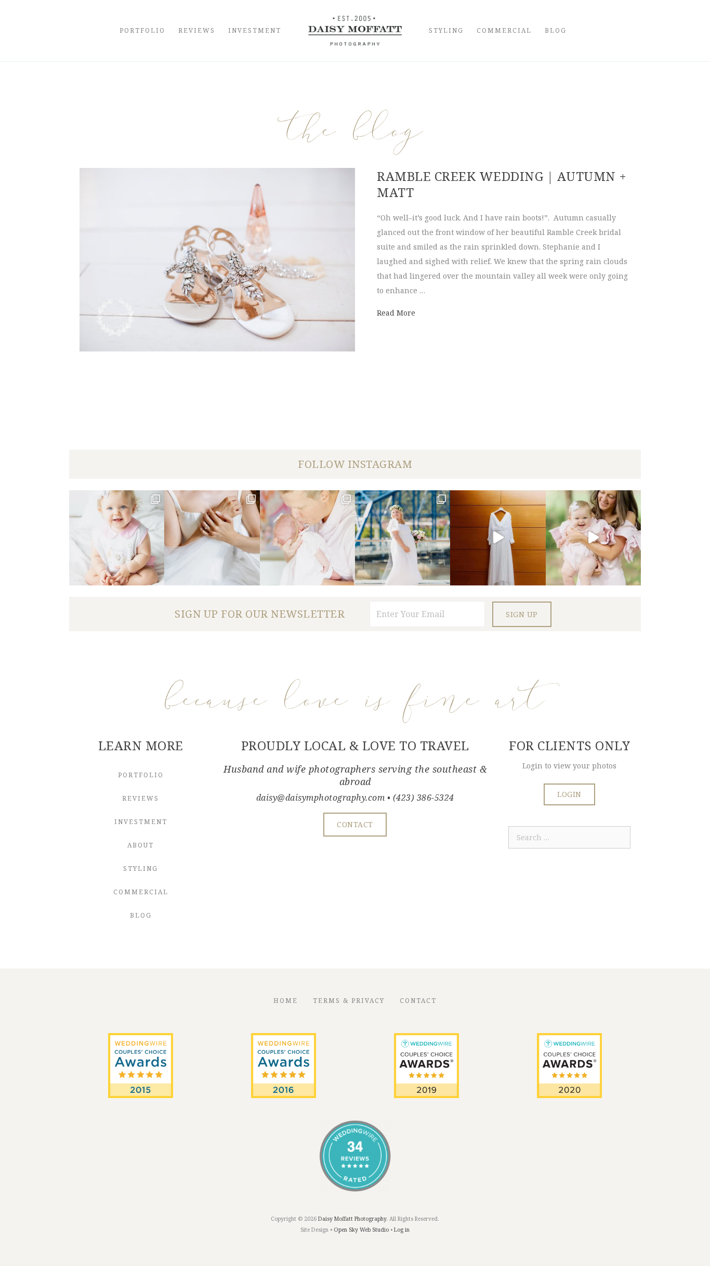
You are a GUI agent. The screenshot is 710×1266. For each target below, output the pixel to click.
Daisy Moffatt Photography (352, 1218)
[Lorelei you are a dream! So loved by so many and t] (307, 537)
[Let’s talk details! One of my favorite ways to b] (211, 537)
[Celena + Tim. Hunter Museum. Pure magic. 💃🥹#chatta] (497, 537)
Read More (396, 313)
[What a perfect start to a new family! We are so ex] (402, 537)
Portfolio (142, 30)
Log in (402, 1229)
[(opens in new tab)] (140, 1095)
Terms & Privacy (349, 1000)
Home (285, 1000)
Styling (446, 30)
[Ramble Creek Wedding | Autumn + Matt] (217, 349)
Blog (556, 30)
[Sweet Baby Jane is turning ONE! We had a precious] (116, 537)
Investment (254, 30)
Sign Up (522, 614)
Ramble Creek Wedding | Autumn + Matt (502, 184)
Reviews (196, 30)
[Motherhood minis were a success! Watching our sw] (593, 537)
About (140, 845)
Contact (418, 1000)
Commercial (504, 30)
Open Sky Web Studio (361, 1229)
